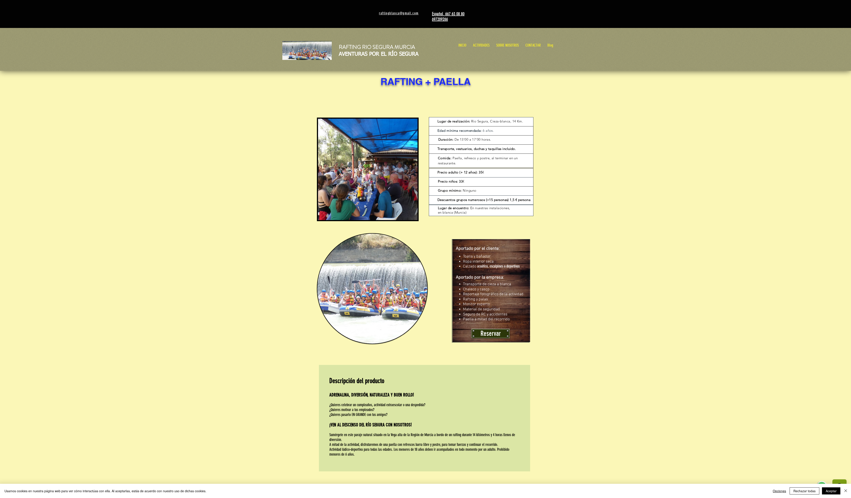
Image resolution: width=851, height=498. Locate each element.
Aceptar (831, 491)
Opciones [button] (779, 491)
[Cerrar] (845, 490)
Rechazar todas (804, 491)
